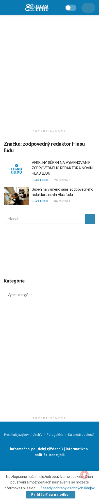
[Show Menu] (6, 7)
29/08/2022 (61, 180)
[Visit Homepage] (36, 8)
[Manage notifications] (84, 475)
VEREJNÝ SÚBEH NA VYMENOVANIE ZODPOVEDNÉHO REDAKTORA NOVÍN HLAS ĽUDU (62, 168)
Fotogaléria (55, 435)
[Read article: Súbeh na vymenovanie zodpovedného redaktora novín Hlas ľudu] (16, 196)
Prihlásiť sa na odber (50, 494)
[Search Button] (90, 219)
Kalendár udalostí (81, 435)
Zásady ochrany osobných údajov (67, 488)
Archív (37, 435)
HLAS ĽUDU (40, 180)
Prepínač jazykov (16, 435)
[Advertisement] (49, 69)
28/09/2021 (61, 201)
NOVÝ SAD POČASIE (49, 250)
